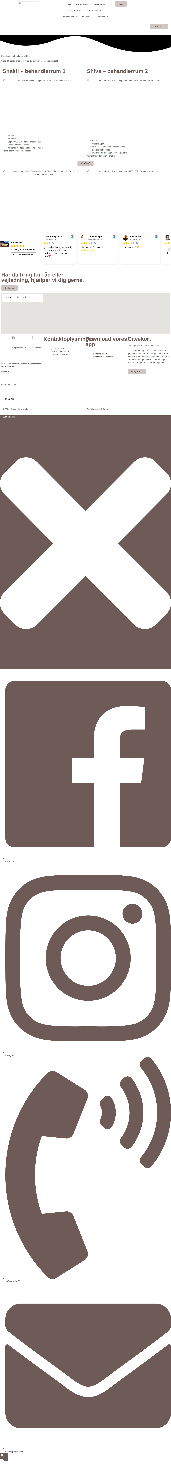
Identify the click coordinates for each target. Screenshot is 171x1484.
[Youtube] (19, 355)
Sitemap (106, 409)
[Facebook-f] (4, 355)
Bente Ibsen (99, 4)
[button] (169, 249)
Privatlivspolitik (94, 409)
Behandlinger (82, 4)
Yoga (68, 4)
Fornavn (5, 372)
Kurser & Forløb (94, 10)
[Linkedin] (26, 355)
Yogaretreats (75, 10)
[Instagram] (12, 355)
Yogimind (86, 17)
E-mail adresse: (9, 385)
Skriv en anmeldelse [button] (23, 254)
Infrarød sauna (70, 17)
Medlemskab (102, 17)
